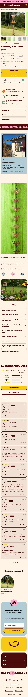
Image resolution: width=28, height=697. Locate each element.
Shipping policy (19, 691)
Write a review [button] (14, 388)
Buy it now (14, 75)
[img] (5, 404)
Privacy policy (18, 687)
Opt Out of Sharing (14, 684)
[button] (2, 5)
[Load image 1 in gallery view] (3, 39)
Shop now (22, 1)
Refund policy (9, 687)
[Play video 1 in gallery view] (19, 39)
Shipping (3, 53)
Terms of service (9, 691)
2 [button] (13, 562)
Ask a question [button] (14, 392)
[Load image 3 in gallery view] (14, 39)
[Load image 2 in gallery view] (8, 39)
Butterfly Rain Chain (6, 591)
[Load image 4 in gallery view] (24, 39)
